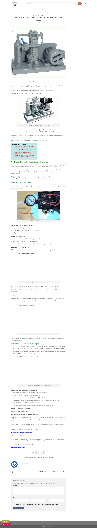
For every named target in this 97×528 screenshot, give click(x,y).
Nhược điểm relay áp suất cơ (22, 150)
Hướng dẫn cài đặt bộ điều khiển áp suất (21, 432)
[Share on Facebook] (33, 452)
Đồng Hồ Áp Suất (54, 9)
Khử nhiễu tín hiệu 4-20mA (18, 447)
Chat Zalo (5, 521)
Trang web (51, 497)
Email (32, 497)
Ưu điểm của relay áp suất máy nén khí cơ (24, 149)
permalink (51, 457)
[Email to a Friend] (39, 452)
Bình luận (15, 485)
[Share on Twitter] (36, 452)
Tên (14, 497)
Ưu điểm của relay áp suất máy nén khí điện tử (25, 155)
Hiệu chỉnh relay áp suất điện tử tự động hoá (24, 153)
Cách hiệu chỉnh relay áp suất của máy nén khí (23, 146)
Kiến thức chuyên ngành (38, 15)
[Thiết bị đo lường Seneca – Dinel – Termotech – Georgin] (17, 3)
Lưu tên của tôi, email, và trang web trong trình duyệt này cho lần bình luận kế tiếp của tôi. (37, 504)
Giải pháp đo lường (77, 9)
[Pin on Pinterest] (41, 452)
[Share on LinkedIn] (44, 452)
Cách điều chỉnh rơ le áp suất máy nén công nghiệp (26, 157)
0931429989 (6, 524)
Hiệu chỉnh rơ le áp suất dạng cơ (23, 152)
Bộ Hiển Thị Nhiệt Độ (65, 9)
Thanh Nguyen (44, 24)
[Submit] (79, 3)
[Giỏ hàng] (85, 3)
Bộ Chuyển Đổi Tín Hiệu (17, 9)
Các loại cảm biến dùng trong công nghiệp (36, 9)
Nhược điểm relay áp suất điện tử (23, 156)
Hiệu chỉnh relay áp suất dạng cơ (22, 148)
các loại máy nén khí (29, 165)
